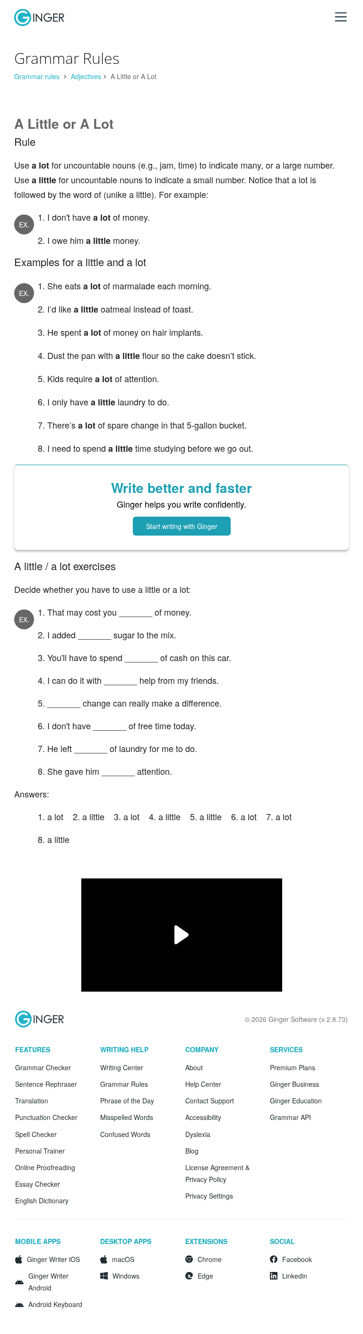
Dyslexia (197, 1134)
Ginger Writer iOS (53, 1259)
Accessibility (203, 1117)
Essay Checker (37, 1184)
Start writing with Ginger (181, 526)
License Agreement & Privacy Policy (217, 1173)
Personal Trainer (40, 1150)
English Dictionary (42, 1200)
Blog (192, 1150)
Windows (125, 1275)
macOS (123, 1259)
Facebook (297, 1259)
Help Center (203, 1084)
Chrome (210, 1259)
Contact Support (209, 1100)
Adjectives (86, 76)
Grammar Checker (43, 1067)
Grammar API (290, 1117)
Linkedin (294, 1275)
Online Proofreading (45, 1167)
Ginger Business (294, 1084)
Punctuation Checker (46, 1117)
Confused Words (125, 1134)
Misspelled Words (126, 1117)
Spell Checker (36, 1134)
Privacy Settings (209, 1195)
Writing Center (121, 1067)
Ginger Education (296, 1100)
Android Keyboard (55, 1304)
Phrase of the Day (127, 1100)
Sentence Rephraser (46, 1084)
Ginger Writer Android (48, 1281)
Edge (205, 1275)
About (194, 1067)
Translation (31, 1100)
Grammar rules (37, 76)
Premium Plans (292, 1067)
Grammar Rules (124, 1084)
